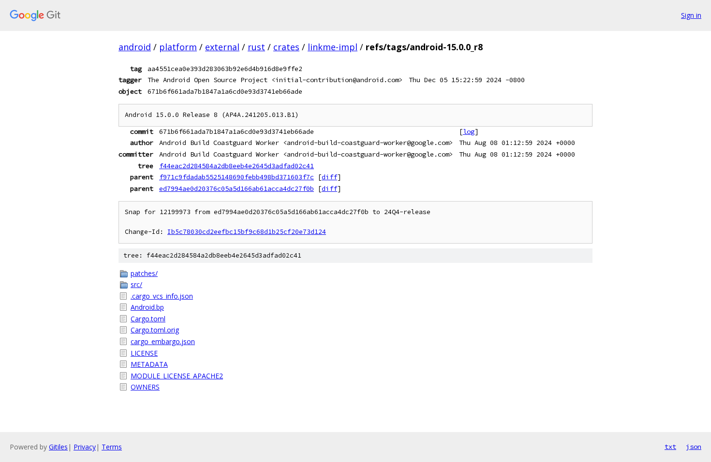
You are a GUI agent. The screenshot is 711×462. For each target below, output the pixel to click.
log (468, 131)
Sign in (691, 15)
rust (256, 47)
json (693, 446)
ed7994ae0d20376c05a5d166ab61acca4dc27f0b (236, 188)
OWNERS (145, 386)
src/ (136, 284)
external (222, 47)
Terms (112, 446)
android (134, 47)
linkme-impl (332, 47)
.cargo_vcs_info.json (162, 296)
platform (178, 47)
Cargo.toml (148, 318)
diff (329, 177)
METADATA (149, 364)
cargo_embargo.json (163, 341)
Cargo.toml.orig (155, 329)
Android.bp (147, 307)
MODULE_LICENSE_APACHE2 (177, 375)
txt (670, 446)
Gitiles (58, 446)
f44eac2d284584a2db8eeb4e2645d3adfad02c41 (236, 165)
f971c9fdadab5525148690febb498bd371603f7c (236, 177)
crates (286, 47)
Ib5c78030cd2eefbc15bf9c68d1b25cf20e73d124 (246, 232)
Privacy (85, 446)
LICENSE (144, 353)
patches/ (144, 273)
